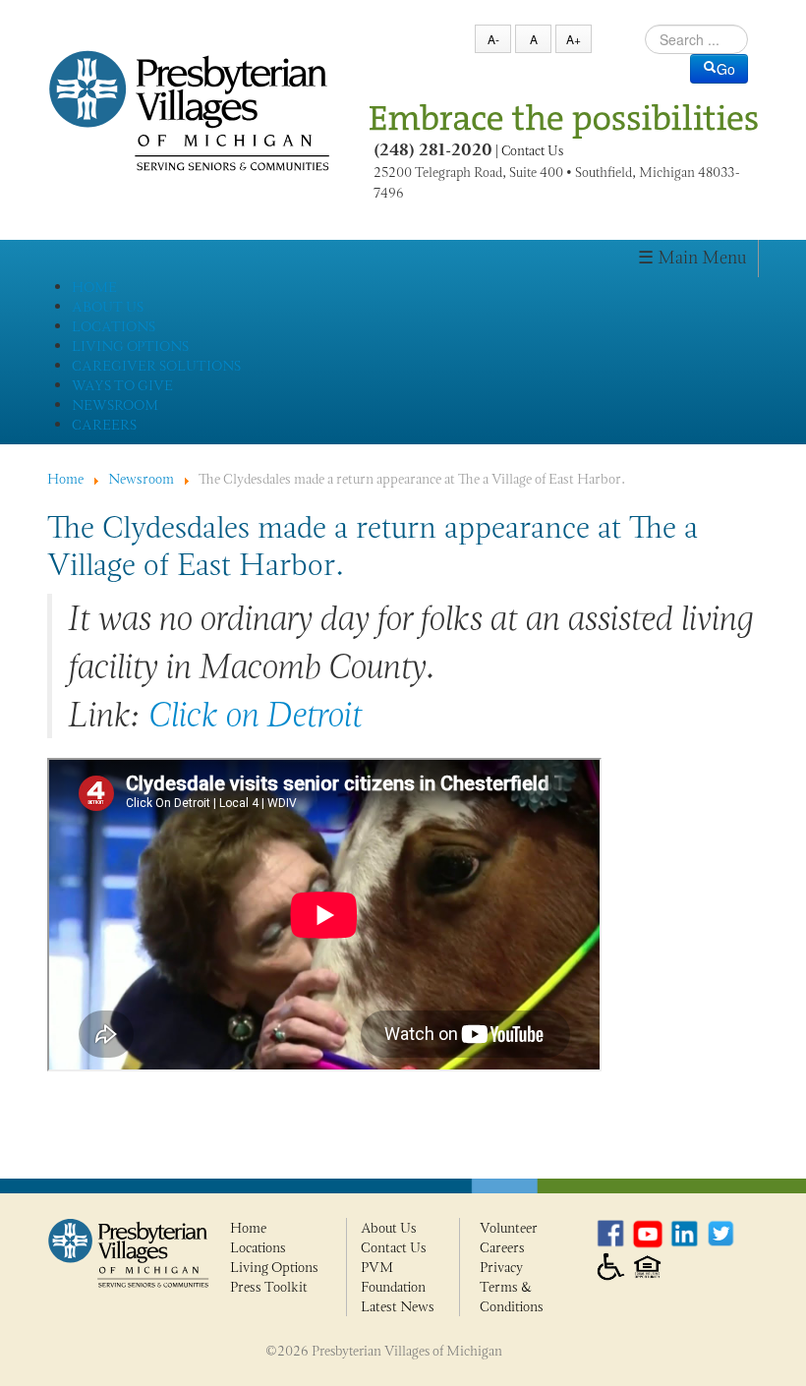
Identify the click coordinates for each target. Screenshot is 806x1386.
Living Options (274, 1267)
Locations (258, 1247)
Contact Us (532, 151)
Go (726, 69)
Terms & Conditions (512, 1296)
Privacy (501, 1267)
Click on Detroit (254, 714)
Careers (502, 1247)
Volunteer (509, 1228)
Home (248, 1228)
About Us (389, 1228)
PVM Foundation (393, 1277)
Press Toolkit (269, 1287)
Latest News (397, 1306)
